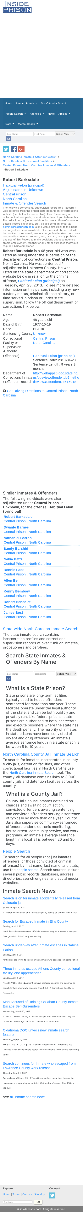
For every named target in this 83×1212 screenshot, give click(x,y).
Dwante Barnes (16, 527)
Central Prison (14, 194)
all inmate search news (27, 1097)
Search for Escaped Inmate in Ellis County (35, 921)
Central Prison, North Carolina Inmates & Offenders (36, 165)
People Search (16, 851)
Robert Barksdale (18, 517)
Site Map (39, 1194)
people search (27, 870)
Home (6, 1194)
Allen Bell (11, 580)
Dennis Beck (14, 570)
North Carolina (15, 199)
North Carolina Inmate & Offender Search (30, 156)
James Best (13, 612)
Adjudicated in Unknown (23, 190)
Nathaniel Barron (18, 538)
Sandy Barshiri (16, 548)
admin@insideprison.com (18, 226)
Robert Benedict (17, 602)
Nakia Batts (13, 559)
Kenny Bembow (17, 591)
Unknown (40, 334)
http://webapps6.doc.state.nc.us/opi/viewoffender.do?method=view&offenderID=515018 (56, 377)
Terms (16, 1194)
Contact (27, 1194)
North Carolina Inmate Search (32, 772)
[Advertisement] (41, 55)
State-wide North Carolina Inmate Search (40, 628)
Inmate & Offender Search (24, 203)
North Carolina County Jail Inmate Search (41, 754)
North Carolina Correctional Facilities (27, 161)
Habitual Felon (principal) (23, 185)
